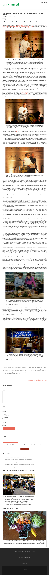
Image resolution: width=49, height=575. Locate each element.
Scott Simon (33, 372)
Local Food (16, 368)
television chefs (5, 373)
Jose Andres (16, 370)
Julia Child (22, 370)
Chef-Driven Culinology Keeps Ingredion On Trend (16, 467)
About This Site (44, 2)
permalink (18, 373)
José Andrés (25, 92)
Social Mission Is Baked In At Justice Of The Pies (15, 457)
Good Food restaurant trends (40, 367)
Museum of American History (27, 26)
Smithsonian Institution (15, 26)
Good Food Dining (30, 367)
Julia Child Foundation (36, 370)
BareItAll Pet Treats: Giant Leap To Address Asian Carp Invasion (18, 459)
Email (4, 409)
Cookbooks (25, 365)
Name (4, 406)
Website (4, 411)
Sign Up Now (24, 448)
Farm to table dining (38, 365)
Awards (14, 365)
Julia (17, 131)
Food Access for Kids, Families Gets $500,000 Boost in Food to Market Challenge (20, 378)
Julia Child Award (28, 370)
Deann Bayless (11, 370)
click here (29, 27)
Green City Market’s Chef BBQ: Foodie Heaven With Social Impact (19, 464)
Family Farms (31, 365)
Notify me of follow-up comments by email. (6, 416)
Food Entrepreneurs (10, 367)
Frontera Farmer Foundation (20, 367)
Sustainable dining (33, 368)
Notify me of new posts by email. (6, 423)
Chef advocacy (20, 365)
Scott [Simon (24, 93)
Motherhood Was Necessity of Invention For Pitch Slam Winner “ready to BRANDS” (23, 462)
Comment (4, 390)
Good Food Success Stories (7, 368)
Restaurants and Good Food (24, 368)
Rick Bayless (20, 25)
